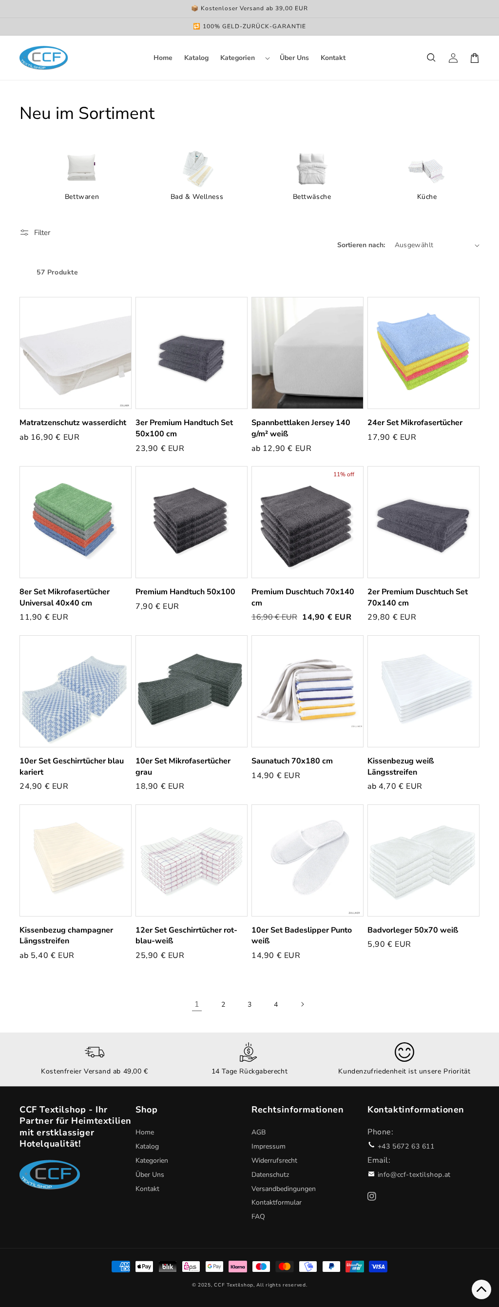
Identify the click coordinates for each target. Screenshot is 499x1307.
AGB (258, 1132)
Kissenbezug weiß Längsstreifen (400, 767)
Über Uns (149, 1174)
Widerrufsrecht (274, 1160)
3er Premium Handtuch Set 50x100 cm (184, 428)
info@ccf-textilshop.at (414, 1174)
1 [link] (197, 1004)
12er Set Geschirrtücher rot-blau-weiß (186, 936)
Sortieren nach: (361, 245)
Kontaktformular (276, 1202)
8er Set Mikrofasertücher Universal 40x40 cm (64, 597)
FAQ (258, 1216)
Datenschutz (270, 1174)
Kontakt (147, 1188)
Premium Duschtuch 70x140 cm (302, 597)
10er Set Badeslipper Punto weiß (301, 936)
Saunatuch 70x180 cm (292, 761)
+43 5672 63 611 (406, 1146)
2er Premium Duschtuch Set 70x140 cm (417, 597)
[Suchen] (431, 58)
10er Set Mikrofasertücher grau (182, 767)
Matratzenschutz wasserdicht (72, 422)
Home (144, 1132)
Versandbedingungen (283, 1188)
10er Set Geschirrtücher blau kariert (71, 767)
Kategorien (151, 1160)
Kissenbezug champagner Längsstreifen (66, 936)
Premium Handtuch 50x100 (185, 591)
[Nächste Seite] (302, 1004)
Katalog (147, 1146)
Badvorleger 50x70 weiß (412, 930)
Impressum (268, 1146)
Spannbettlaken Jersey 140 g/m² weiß (300, 428)
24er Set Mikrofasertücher (414, 422)
